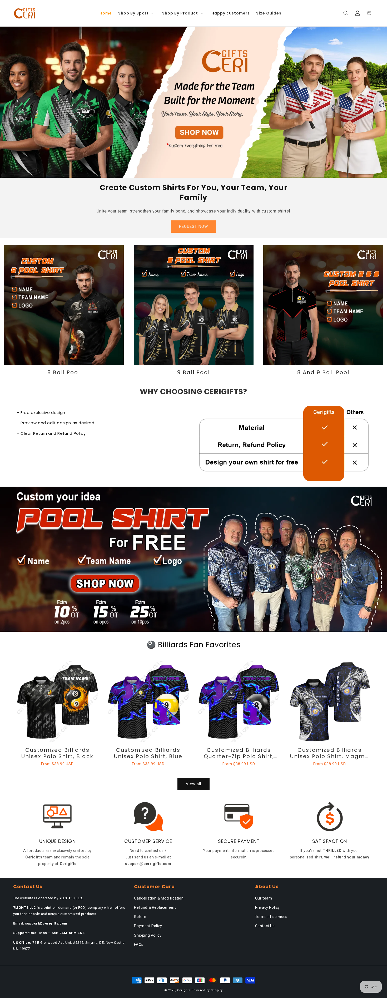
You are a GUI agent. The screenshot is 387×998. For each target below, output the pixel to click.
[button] (137, 13)
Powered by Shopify (207, 990)
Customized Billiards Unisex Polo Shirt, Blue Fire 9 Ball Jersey (148, 753)
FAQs (138, 944)
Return (140, 917)
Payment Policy (148, 926)
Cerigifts (183, 990)
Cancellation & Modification (158, 898)
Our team (263, 898)
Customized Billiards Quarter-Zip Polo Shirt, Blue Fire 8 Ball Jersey (239, 753)
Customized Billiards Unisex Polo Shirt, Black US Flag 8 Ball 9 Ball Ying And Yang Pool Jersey (57, 753)
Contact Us (265, 926)
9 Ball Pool (193, 372)
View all (193, 784)
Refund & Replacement (155, 907)
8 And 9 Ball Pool (323, 372)
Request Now (193, 226)
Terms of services (271, 917)
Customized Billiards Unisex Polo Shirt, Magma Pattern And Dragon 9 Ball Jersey (329, 753)
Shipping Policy (147, 935)
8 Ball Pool (63, 372)
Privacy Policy (267, 907)
